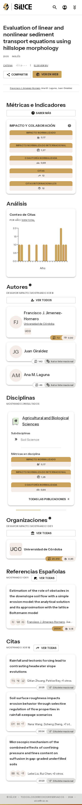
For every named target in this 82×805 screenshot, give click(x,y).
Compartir (17, 74)
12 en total (28, 220)
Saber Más (41, 113)
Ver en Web (47, 74)
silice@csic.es (41, 800)
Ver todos (41, 300)
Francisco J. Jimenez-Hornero (25, 88)
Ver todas (41, 533)
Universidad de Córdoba (43, 549)
